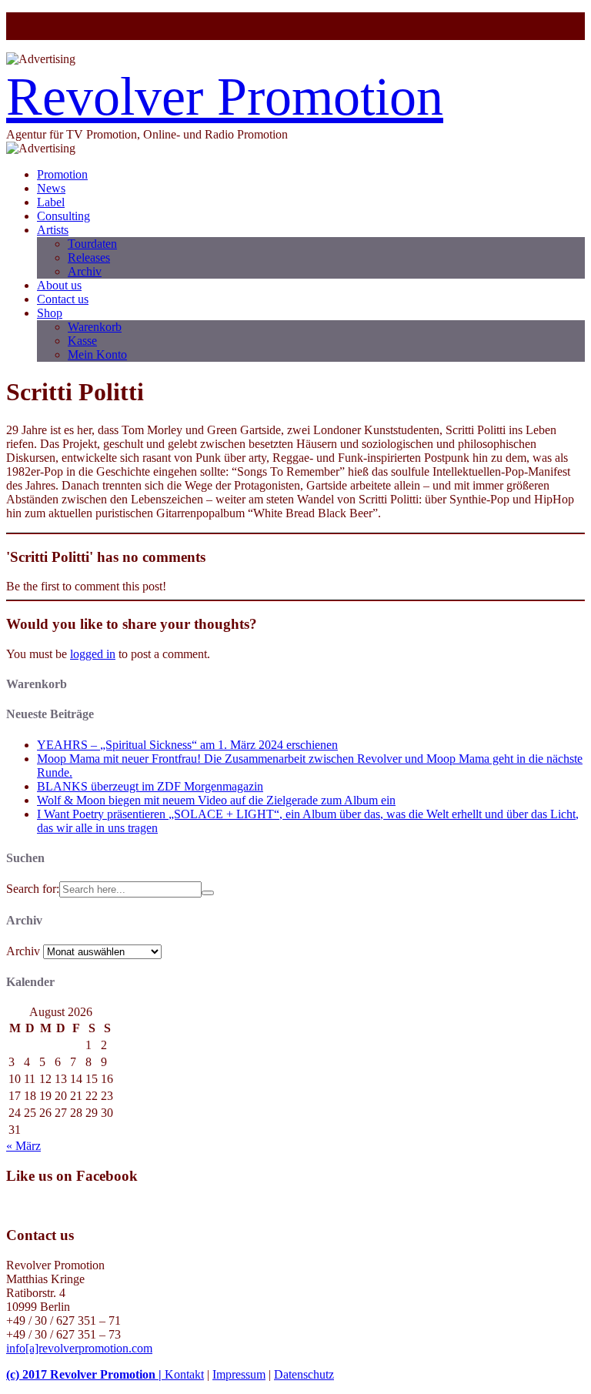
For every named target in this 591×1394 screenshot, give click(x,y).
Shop (49, 312)
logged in (92, 653)
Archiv (85, 271)
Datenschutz (304, 1374)
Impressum (238, 1374)
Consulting (63, 215)
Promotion (62, 174)
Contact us (62, 299)
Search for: (32, 888)
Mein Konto (97, 354)
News (51, 188)
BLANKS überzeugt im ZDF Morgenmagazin (150, 786)
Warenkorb (95, 326)
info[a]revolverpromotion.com (79, 1348)
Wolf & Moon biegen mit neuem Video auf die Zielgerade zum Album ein (216, 800)
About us (59, 285)
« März (23, 1145)
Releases (89, 257)
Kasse (82, 340)
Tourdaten (92, 243)
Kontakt (184, 1374)
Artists (52, 229)
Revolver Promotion (224, 96)
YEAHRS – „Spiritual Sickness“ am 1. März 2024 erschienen (187, 744)
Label (51, 202)
